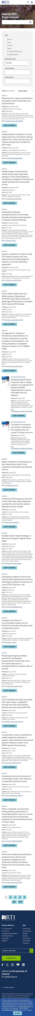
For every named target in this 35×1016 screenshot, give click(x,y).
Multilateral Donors (7, 936)
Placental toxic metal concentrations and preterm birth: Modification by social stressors (17, 101)
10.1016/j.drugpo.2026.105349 (14, 722)
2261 (14, 902)
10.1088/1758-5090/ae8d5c (13, 563)
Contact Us (26, 943)
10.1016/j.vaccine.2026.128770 (14, 320)
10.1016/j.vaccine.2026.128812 (14, 366)
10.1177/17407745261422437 (13, 607)
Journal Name (9, 68)
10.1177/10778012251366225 (13, 841)
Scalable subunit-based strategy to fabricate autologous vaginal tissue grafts (16, 538)
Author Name (9, 77)
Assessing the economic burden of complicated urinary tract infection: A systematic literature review (17, 778)
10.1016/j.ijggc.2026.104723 (13, 280)
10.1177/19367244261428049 (13, 158)
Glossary (25, 936)
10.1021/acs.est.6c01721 (12, 522)
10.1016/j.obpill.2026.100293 (13, 199)
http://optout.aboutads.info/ (10, 1010)
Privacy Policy (27, 928)
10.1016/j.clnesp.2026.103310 (13, 882)
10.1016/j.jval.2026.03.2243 (13, 763)
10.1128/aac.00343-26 (11, 485)
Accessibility (26, 940)
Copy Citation (9, 125)
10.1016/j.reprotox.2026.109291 (14, 121)
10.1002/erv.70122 (10, 241)
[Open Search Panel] (28, 2)
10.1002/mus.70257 (11, 642)
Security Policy (27, 931)
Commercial (5, 931)
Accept (18, 1013)
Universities (5, 938)
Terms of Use (26, 938)
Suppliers (4, 940)
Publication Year (10, 59)
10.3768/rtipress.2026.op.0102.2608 (21, 448)
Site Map (25, 933)
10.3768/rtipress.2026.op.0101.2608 (21, 411)
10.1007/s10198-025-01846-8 (14, 795)
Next (20, 902)
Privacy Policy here (24, 1007)
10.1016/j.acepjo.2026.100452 (13, 686)
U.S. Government (7, 928)
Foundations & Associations (10, 933)
